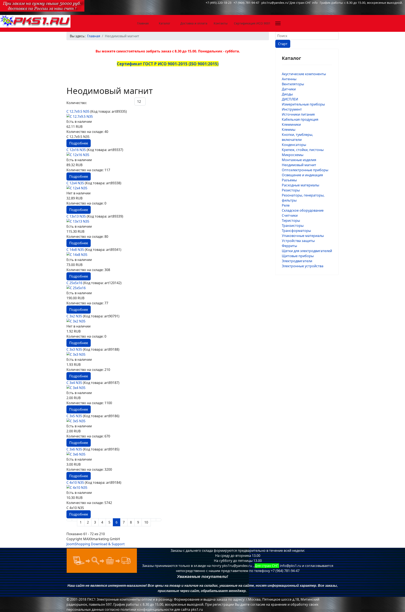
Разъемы (289, 180)
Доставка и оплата (193, 23)
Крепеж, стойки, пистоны (303, 149)
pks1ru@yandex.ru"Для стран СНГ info (289, 3)
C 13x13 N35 (76, 216)
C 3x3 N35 (74, 349)
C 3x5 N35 (74, 416)
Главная (143, 23)
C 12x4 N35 (75, 183)
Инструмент (292, 109)
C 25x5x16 (74, 283)
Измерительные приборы (303, 104)
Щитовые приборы (298, 256)
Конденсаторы (294, 144)
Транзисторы (293, 225)
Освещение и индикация (302, 175)
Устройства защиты (298, 240)
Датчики (289, 89)
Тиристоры (291, 220)
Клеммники (291, 124)
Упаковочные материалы (303, 235)
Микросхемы (292, 154)
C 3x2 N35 (74, 316)
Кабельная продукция (300, 119)
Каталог (164, 23)
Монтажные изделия (299, 160)
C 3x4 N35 (74, 382)
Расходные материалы (300, 185)
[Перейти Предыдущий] (74, 519)
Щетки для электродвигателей (307, 251)
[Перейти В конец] (158, 519)
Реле (286, 205)
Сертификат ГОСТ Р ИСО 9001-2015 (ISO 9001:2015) (168, 63)
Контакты (221, 23)
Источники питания (298, 114)
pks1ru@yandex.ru (237, 565)
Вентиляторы (293, 84)
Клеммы (288, 129)
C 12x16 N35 (76, 149)
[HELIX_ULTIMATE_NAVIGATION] (278, 23)
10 (146, 522)
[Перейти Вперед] (153, 519)
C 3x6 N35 (74, 449)
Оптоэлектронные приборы (305, 170)
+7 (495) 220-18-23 (218, 3)
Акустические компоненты (304, 74)
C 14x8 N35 (75, 249)
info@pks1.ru (290, 565)
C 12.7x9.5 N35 (78, 111)
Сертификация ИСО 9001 (252, 23)
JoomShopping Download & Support (95, 544)
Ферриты (289, 245)
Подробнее (78, 143)
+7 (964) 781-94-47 (246, 3)
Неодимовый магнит (299, 165)
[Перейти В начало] (69, 519)
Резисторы (291, 190)
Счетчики (290, 215)
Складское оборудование (303, 210)
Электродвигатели (297, 261)
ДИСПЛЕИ (290, 99)
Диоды (287, 94)
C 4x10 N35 (75, 482)
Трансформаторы (296, 230)
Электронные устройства (302, 266)
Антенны (289, 79)
